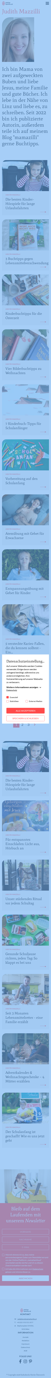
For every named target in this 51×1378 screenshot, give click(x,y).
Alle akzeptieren (25, 710)
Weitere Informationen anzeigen (22, 687)
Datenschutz (11, 690)
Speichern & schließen (25, 718)
